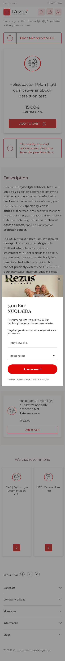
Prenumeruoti (32, 369)
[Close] (59, 279)
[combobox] (32, 356)
